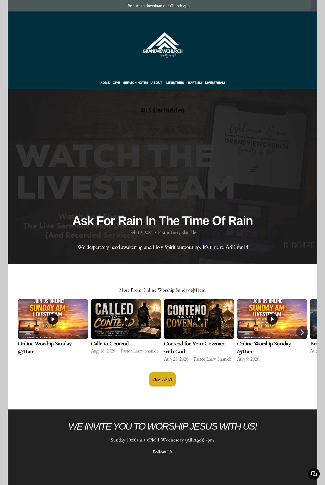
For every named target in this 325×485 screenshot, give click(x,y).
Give (116, 82)
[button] (302, 332)
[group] (53, 332)
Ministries (175, 82)
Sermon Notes (135, 82)
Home (105, 82)
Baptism (195, 82)
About (157, 82)
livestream (215, 82)
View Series (162, 379)
